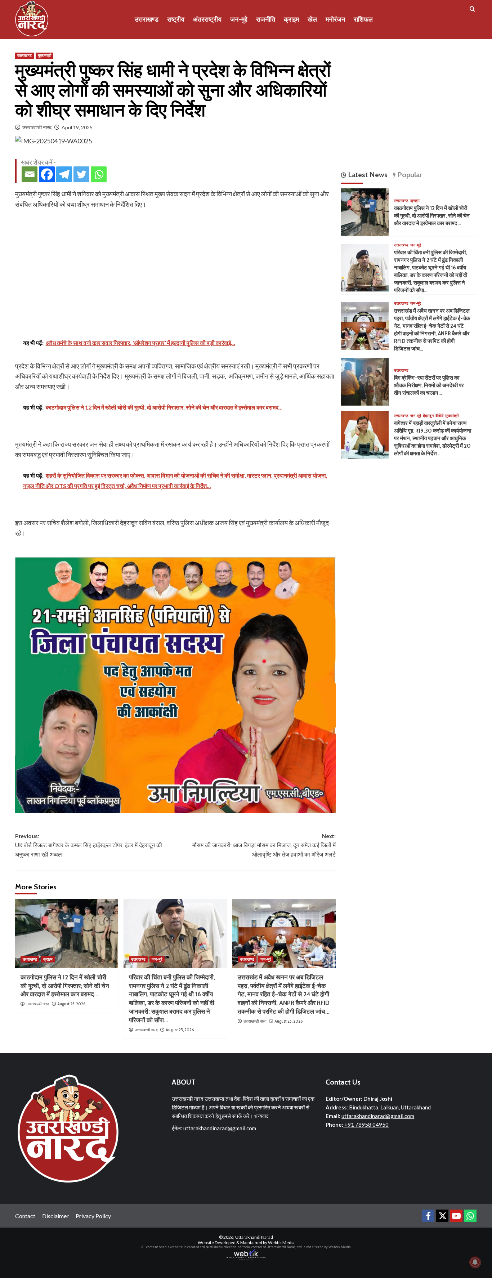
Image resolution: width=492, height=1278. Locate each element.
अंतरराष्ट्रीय (207, 19)
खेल (312, 19)
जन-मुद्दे (238, 19)
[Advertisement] (175, 263)
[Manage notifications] (475, 1262)
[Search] (472, 9)
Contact (25, 1215)
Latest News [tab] (367, 174)
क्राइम (291, 19)
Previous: (88, 845)
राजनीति (265, 19)
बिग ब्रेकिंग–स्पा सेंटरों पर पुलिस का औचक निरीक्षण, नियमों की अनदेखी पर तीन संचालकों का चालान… (429, 385)
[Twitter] (81, 174)
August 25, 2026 (71, 1003)
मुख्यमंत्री (44, 55)
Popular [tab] (408, 174)
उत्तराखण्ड (146, 19)
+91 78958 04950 (366, 1124)
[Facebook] (47, 174)
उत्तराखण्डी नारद (37, 127)
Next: (264, 845)
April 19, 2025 (77, 127)
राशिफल (363, 19)
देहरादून (428, 416)
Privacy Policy (93, 1215)
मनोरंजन (335, 19)
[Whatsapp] (99, 174)
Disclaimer (55, 1215)
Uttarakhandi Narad (254, 1237)
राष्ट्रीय (175, 19)
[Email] (29, 174)
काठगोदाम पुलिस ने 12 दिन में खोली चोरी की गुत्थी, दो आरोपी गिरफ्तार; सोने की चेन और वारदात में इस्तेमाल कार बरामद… (65, 986)
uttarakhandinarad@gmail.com (219, 1128)
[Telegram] (64, 174)
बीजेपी (439, 416)
